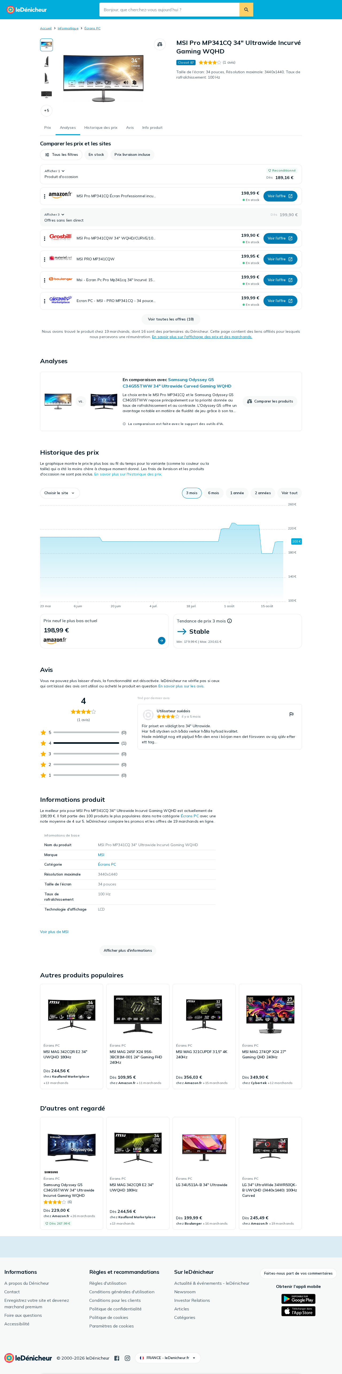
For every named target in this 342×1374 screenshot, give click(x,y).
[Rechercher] (246, 10)
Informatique (68, 28)
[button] (46, 111)
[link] (171, 401)
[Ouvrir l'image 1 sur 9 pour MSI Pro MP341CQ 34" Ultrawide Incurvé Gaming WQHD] (103, 78)
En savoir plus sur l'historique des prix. (128, 474)
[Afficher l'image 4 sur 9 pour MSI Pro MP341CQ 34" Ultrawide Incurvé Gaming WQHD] (46, 94)
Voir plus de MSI (54, 931)
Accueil (46, 28)
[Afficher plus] (44, 196)
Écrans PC (92, 28)
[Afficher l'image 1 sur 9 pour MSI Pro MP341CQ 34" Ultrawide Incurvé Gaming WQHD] (46, 44)
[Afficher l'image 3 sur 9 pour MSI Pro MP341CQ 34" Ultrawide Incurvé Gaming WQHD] (46, 78)
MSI (101, 854)
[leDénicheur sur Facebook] (117, 1357)
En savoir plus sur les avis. (181, 686)
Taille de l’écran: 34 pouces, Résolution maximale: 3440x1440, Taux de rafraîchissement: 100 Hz (238, 74)
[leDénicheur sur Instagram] (127, 1357)
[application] (171, 556)
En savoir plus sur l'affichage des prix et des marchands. (202, 336)
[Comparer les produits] (160, 44)
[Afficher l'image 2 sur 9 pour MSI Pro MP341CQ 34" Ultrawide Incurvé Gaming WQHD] (46, 61)
